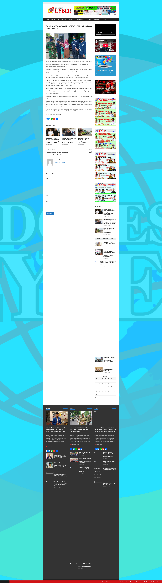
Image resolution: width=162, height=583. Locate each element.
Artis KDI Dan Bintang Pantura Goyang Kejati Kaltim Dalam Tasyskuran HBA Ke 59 (84, 469)
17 (96, 389)
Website (48, 207)
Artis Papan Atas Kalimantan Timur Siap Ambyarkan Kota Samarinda (109, 469)
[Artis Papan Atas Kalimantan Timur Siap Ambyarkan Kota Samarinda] (98, 468)
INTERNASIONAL (80, 19)
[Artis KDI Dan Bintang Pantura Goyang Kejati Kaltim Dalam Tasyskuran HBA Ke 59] (74, 467)
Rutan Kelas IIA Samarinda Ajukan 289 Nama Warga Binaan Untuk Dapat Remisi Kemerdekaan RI (85, 460)
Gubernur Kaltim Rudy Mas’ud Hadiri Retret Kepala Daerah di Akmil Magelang (79, 429)
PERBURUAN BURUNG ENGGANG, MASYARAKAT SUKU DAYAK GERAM (108, 263)
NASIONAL (71, 19)
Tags (112, 238)
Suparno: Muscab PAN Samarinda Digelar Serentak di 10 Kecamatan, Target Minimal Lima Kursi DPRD (56, 429)
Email (47, 201)
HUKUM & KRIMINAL (97, 19)
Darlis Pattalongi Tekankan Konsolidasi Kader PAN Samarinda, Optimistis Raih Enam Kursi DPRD (60, 455)
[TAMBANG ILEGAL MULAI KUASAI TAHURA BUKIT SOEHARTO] (99, 242)
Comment (48, 178)
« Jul (96, 397)
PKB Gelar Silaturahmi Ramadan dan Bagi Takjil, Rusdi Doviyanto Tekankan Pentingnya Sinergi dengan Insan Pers (60, 465)
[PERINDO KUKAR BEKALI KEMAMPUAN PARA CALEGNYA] (99, 368)
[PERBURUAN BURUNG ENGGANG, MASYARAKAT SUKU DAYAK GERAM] (97, 261)
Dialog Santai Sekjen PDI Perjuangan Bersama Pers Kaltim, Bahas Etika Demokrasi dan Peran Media (60, 474)
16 (114, 386)
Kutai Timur (52, 24)
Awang (54, 432)
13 (105, 386)
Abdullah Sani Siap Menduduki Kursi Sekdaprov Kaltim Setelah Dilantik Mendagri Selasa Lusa (85, 565)
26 (102, 391)
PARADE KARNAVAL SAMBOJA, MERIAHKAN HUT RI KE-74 (109, 483)
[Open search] (116, 19)
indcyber (54, 30)
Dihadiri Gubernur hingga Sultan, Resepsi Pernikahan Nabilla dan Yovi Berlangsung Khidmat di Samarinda (105, 429)
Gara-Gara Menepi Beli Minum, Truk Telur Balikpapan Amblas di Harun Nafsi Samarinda (84, 140)
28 (108, 391)
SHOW (105, 19)
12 (102, 386)
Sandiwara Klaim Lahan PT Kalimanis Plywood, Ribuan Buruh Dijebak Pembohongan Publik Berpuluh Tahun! (53, 140)
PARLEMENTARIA (62, 19)
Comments (105, 238)
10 (96, 386)
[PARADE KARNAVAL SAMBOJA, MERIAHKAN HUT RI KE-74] (98, 482)
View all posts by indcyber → (60, 162)
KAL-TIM (53, 19)
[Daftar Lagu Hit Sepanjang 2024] (98, 461)
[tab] (98, 239)
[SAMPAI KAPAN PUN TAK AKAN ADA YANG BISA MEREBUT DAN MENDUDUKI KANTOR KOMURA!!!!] (99, 357)
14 (108, 386)
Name (47, 195)
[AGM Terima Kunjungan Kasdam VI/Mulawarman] (74, 452)
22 (111, 389)
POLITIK (89, 19)
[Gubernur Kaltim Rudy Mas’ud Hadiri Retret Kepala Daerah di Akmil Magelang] (81, 411)
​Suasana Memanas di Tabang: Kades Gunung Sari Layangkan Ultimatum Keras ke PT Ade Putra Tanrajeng (69, 140)
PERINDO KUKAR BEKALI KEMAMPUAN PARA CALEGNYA (109, 369)
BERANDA (47, 24)
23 (114, 389)
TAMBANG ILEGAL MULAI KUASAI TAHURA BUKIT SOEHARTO (109, 244)
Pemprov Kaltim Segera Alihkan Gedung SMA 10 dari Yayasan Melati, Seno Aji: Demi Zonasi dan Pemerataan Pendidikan (105, 581)
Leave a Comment (60, 30)
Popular (98, 238)
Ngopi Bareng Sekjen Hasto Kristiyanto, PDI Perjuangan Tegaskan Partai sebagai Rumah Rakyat (60, 483)
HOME (48, 19)
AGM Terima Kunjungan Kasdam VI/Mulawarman (84, 453)
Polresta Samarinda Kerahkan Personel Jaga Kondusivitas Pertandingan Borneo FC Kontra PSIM (109, 454)
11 (99, 386)
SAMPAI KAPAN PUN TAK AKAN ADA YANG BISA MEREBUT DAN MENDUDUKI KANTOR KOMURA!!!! (109, 360)
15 (111, 386)
